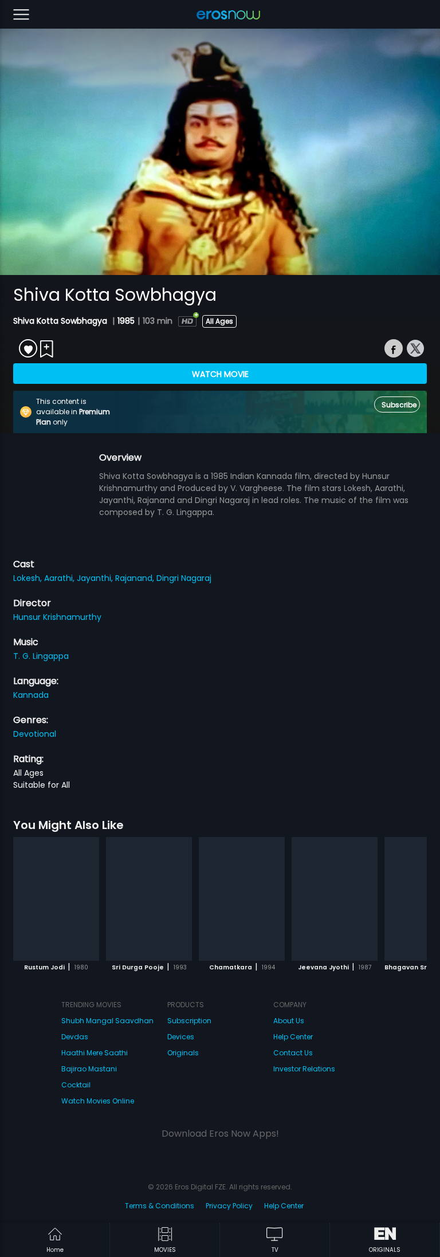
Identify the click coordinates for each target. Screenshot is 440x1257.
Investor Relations (304, 1069)
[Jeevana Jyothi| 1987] (335, 899)
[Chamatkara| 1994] (242, 899)
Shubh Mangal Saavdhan (107, 1021)
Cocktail (76, 1085)
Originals (183, 1053)
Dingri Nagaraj (183, 578)
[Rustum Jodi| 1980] (56, 899)
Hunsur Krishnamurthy (57, 617)
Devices (180, 1037)
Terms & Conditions (159, 1206)
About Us (288, 1021)
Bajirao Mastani (89, 1069)
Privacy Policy (229, 1206)
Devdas (74, 1037)
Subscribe (399, 405)
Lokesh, (28, 578)
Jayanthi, (96, 578)
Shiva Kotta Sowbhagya (61, 321)
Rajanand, (135, 578)
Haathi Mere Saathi (94, 1053)
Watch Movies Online (97, 1101)
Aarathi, (60, 578)
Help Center (293, 1037)
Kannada (31, 695)
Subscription (189, 1021)
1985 (126, 321)
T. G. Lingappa (41, 656)
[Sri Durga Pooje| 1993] (149, 899)
